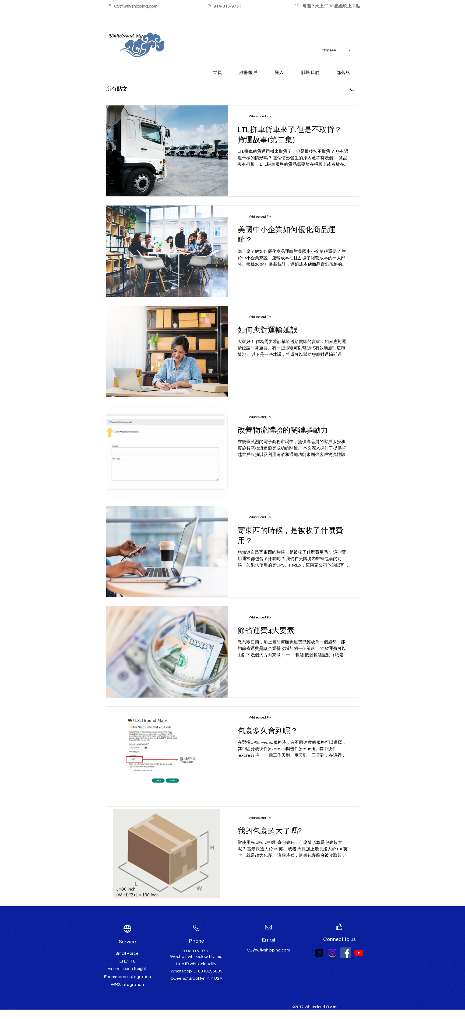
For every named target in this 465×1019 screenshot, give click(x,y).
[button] (352, 90)
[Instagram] (332, 952)
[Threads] (319, 952)
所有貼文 (117, 89)
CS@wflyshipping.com (135, 6)
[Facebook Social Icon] (345, 952)
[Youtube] (359, 952)
